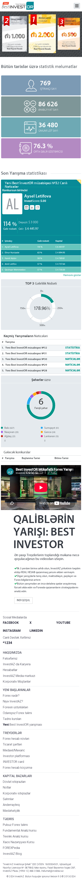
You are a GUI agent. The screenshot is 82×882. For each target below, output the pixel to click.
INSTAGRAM (12, 631)
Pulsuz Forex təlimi (15, 825)
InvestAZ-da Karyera (17, 664)
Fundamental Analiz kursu (19, 830)
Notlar (7, 787)
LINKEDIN (36, 631)
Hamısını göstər (72, 275)
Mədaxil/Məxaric (14, 750)
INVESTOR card (13, 762)
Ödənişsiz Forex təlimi (17, 713)
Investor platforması (16, 756)
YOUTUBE (63, 623)
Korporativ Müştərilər (17, 681)
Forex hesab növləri (16, 738)
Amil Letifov (11, 264)
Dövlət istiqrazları (14, 782)
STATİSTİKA (72, 347)
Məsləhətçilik (11, 810)
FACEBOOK (11, 623)
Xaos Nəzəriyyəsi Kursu (18, 842)
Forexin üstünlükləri (15, 707)
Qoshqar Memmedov (15, 270)
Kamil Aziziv (10, 258)
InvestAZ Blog (12, 854)
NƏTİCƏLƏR (72, 359)
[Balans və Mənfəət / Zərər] (37, 207)
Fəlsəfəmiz (10, 658)
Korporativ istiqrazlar (17, 793)
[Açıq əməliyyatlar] (32, 207)
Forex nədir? (11, 695)
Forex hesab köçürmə (17, 767)
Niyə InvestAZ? (13, 701)
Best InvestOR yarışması (22, 724)
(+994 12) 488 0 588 (29, 871)
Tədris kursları (12, 719)
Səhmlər (8, 799)
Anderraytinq (11, 805)
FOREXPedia (11, 848)
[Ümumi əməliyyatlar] (26, 207)
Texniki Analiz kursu (15, 836)
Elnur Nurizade (12, 253)
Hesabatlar (10, 670)
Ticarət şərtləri (12, 744)
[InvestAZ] (18, 5)
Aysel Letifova (37, 196)
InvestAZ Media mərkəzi (19, 676)
